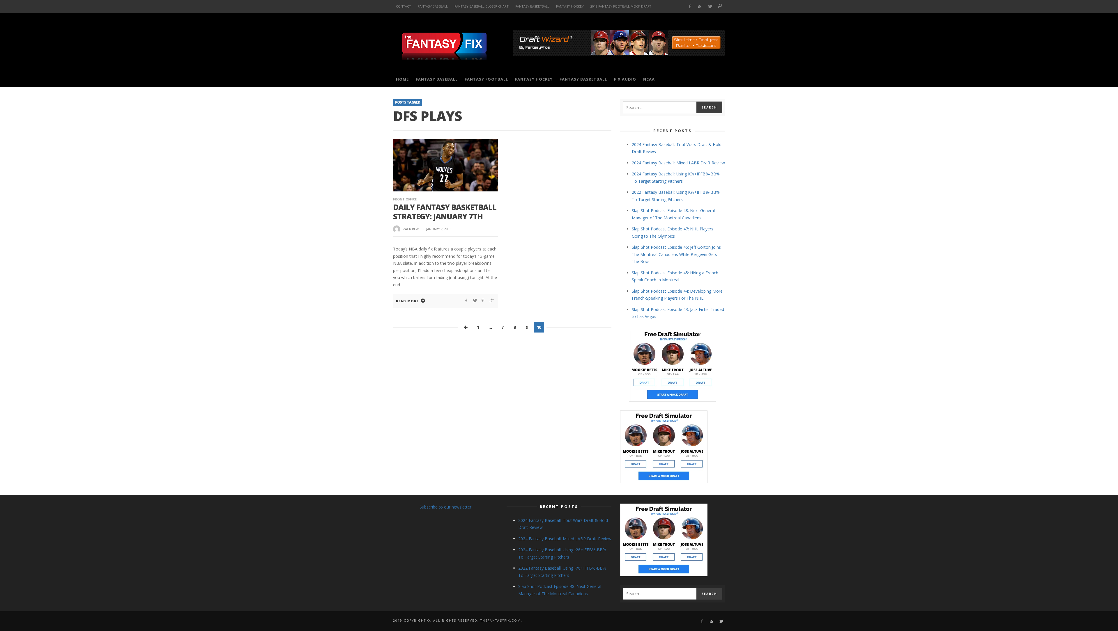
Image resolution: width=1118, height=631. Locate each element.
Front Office (405, 199)
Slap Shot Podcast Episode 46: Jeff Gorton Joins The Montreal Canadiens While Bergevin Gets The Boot (676, 254)
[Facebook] (689, 6)
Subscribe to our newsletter (445, 507)
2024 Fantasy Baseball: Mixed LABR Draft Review (678, 163)
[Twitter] (710, 6)
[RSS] (700, 6)
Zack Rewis (412, 229)
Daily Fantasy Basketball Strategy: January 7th (444, 211)
